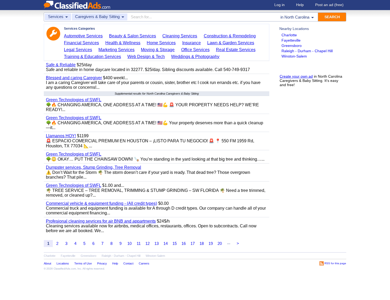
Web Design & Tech (146, 56)
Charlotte (289, 35)
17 (192, 243)
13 (156, 243)
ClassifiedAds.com (65, 268)
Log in (279, 5)
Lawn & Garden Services (230, 43)
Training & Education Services (92, 56)
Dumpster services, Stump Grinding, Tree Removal (93, 167)
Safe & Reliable (61, 65)
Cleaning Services (179, 36)
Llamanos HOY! (61, 136)
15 (174, 243)
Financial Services (81, 43)
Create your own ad (296, 76)
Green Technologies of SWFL (73, 100)
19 (211, 243)
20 (220, 243)
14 (165, 243)
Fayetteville (291, 40)
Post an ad (329, 5)
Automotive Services (83, 36)
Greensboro (291, 45)
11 (139, 243)
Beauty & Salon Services (132, 36)
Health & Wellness (122, 43)
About (47, 263)
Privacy (102, 263)
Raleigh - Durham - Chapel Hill (307, 51)
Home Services (161, 43)
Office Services (195, 49)
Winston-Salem (294, 56)
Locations (63, 263)
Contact (128, 263)
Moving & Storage (158, 49)
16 (183, 243)
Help (300, 5)
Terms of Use (83, 263)
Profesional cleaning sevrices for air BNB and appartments (101, 221)
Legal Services (78, 49)
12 (147, 243)
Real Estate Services (235, 49)
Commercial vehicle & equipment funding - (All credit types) (101, 203)
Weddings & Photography (195, 56)
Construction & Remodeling (230, 36)
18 (202, 243)
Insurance (191, 43)
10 (129, 243)
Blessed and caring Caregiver (74, 78)
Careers (144, 263)
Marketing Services (116, 49)
